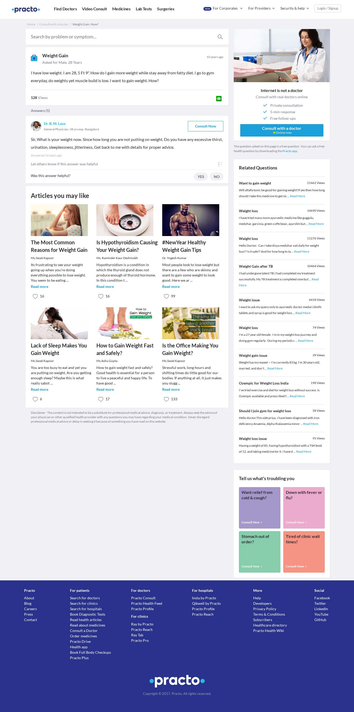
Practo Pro (140, 640)
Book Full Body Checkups (90, 652)
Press (28, 614)
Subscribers (262, 619)
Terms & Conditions (269, 614)
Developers (262, 603)
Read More (297, 196)
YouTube (321, 614)
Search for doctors (85, 598)
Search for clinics (84, 603)
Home (31, 24)
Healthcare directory (270, 625)
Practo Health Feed (146, 603)
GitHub (320, 619)
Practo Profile (142, 609)
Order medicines (83, 636)
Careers (30, 609)
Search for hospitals (86, 609)
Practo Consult (143, 598)
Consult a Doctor (84, 630)
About (29, 598)
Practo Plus (79, 658)
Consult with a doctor (53, 24)
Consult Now (205, 126)
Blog (27, 603)
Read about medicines (87, 625)
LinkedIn (321, 609)
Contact (30, 619)
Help (257, 598)
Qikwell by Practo (206, 603)
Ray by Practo (142, 624)
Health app (79, 647)
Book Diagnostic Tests (87, 614)
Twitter (320, 603)
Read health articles (86, 619)
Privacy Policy (264, 609)
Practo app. (290, 151)
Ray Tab (137, 635)
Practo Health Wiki (268, 630)
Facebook (322, 598)
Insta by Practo (204, 598)
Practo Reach (142, 629)
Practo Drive (80, 641)
